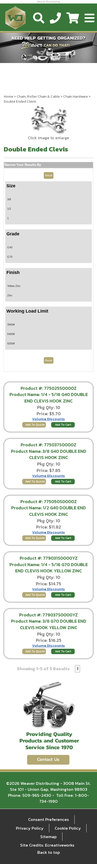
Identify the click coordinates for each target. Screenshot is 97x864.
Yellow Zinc (14, 285)
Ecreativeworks (59, 845)
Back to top (48, 852)
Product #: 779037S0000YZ (48, 614)
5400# (11, 333)
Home (8, 96)
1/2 (9, 208)
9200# (11, 343)
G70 (9, 256)
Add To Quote (35, 424)
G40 (9, 247)
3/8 (9, 199)
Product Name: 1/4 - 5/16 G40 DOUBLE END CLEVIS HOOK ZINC (48, 397)
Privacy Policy (30, 828)
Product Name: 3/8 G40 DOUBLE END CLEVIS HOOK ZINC (48, 454)
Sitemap (48, 836)
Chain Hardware (75, 96)
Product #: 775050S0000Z (48, 501)
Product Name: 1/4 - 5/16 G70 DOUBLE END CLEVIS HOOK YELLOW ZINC (48, 567)
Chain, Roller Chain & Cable (38, 96)
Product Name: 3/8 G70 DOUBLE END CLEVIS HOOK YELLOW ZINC (48, 624)
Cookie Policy (68, 828)
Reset (48, 175)
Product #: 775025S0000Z (49, 388)
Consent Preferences (48, 819)
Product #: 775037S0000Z (48, 444)
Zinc (9, 295)
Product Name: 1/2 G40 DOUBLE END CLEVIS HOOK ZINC (48, 511)
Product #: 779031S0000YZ (49, 558)
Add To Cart (63, 424)
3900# (11, 324)
